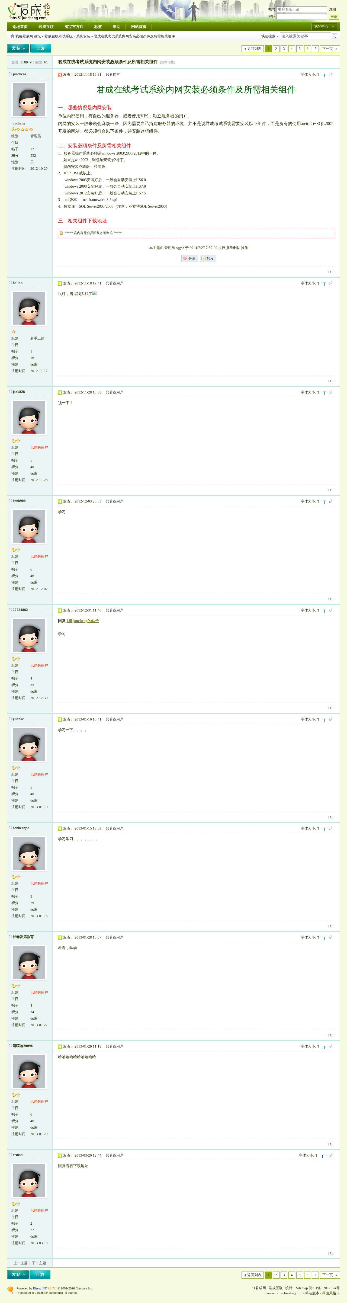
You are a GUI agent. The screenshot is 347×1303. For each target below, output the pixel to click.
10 (329, 1155)
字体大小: (308, 74)
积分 (14, 155)
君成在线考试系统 (58, 36)
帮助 (116, 27)
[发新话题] (18, 52)
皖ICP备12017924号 (324, 1288)
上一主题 (21, 1263)
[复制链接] (167, 62)
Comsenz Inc (84, 1288)
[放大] (324, 75)
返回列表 (254, 49)
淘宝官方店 (74, 27)
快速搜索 (268, 36)
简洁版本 (312, 1293)
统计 (289, 1288)
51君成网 (259, 1288)
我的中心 (321, 26)
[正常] (319, 74)
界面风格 (329, 1293)
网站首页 (138, 27)
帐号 (271, 9)
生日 (14, 142)
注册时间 (18, 169)
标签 (98, 27)
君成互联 (46, 27)
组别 (14, 136)
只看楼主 (113, 74)
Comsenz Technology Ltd (284, 1293)
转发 (210, 259)
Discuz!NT (40, 1288)
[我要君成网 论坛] (30, 19)
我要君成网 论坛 (28, 36)
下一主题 (39, 1263)
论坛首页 (20, 27)
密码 (271, 16)
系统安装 (83, 36)
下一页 (327, 49)
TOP (331, 272)
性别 (14, 162)
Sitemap (302, 1288)
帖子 (14, 149)
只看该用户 (114, 283)
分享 (191, 259)
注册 (332, 9)
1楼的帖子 (83, 621)
